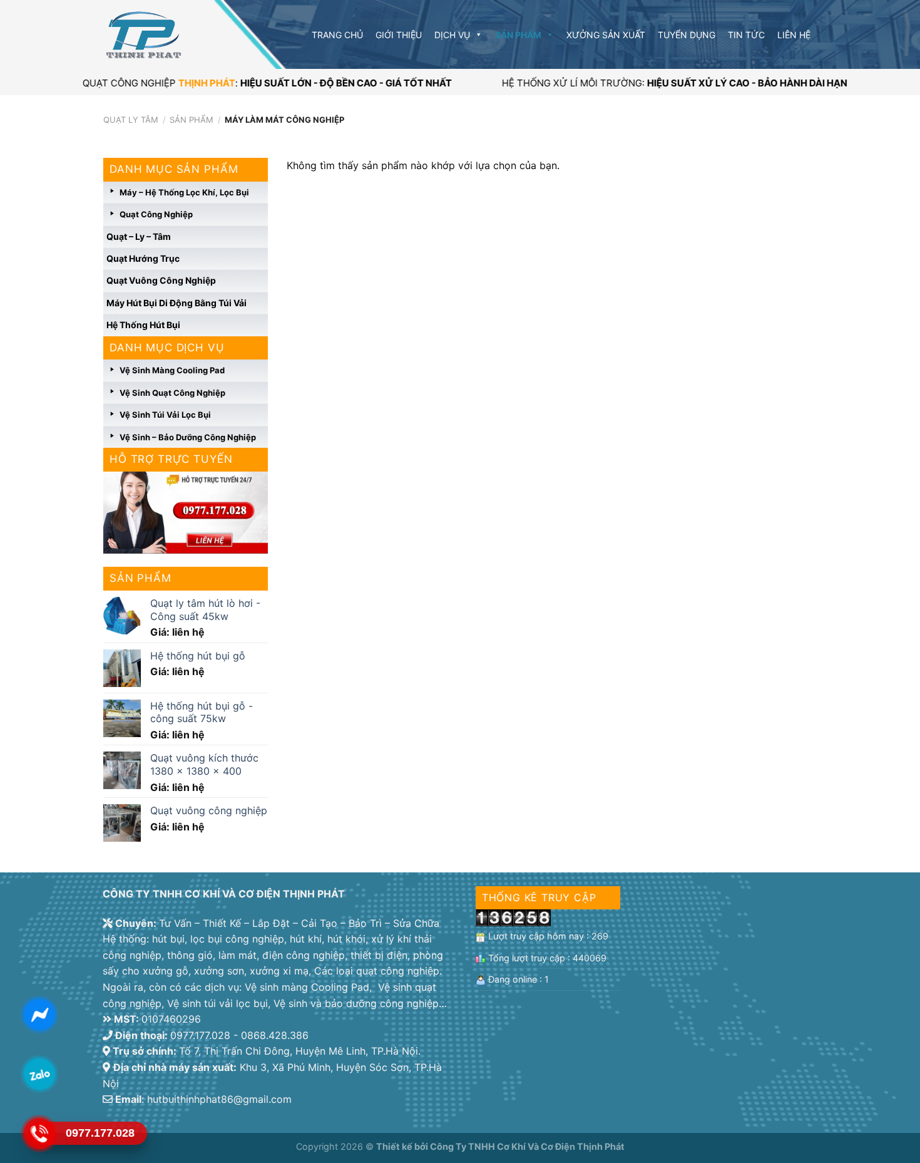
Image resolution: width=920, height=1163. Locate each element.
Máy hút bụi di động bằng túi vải (176, 302)
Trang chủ (337, 34)
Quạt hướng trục (143, 258)
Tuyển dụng (686, 34)
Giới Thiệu (399, 34)
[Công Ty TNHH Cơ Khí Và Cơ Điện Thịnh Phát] (165, 34)
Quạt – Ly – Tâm (138, 236)
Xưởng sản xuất (605, 34)
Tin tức (746, 34)
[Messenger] (39, 1014)
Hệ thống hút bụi (143, 324)
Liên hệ (793, 34)
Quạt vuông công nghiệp (161, 280)
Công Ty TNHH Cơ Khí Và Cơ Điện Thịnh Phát (527, 1146)
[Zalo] (39, 1074)
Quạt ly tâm (130, 120)
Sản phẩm (191, 120)
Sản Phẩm (518, 34)
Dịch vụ (452, 34)
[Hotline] (39, 1133)
